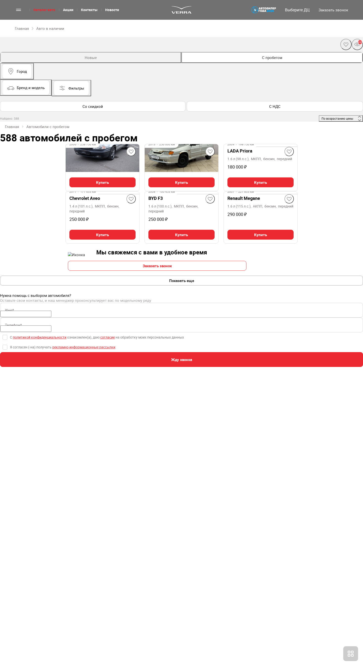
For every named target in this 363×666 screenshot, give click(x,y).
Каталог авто (44, 9)
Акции (68, 9)
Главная (12, 126)
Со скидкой (92, 106)
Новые (91, 57)
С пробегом (272, 57)
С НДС (275, 106)
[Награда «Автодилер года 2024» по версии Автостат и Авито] (263, 9)
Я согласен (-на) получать (62, 347)
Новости (112, 9)
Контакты (89, 9)
